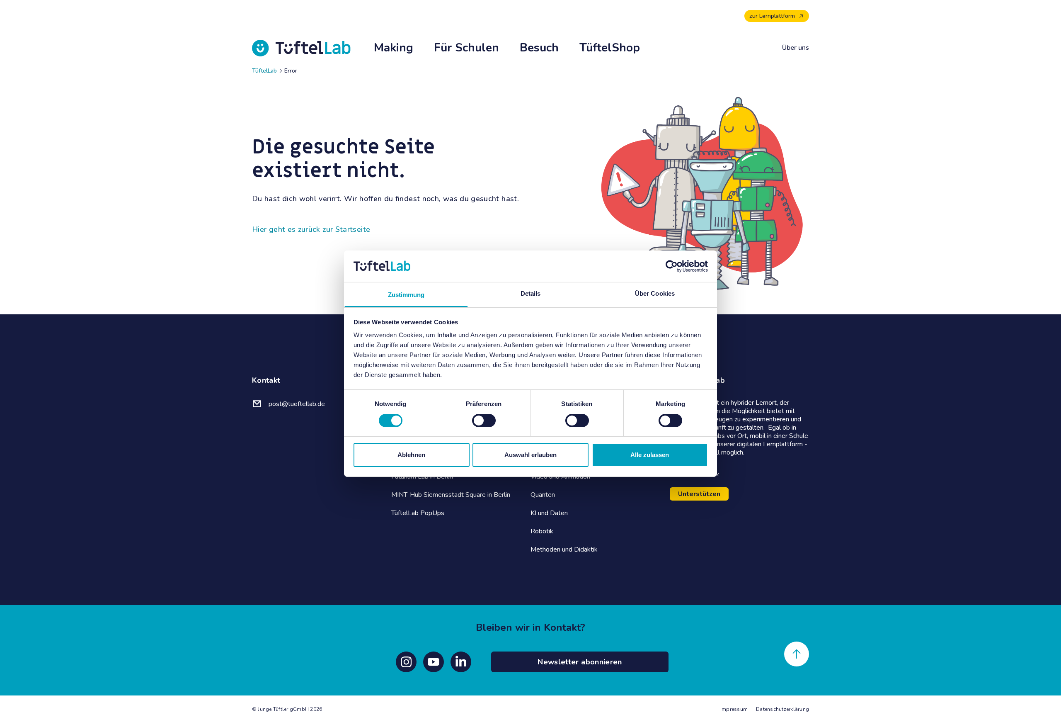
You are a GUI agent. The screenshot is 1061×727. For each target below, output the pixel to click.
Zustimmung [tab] (406, 294)
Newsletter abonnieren (580, 662)
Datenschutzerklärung (782, 709)
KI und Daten (549, 513)
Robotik (541, 531)
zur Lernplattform (772, 16)
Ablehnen (411, 454)
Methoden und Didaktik (564, 549)
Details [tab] (531, 293)
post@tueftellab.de (297, 403)
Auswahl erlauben (530, 454)
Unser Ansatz (699, 474)
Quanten (542, 494)
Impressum (734, 709)
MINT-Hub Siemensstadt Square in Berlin (450, 494)
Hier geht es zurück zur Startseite (311, 229)
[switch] (484, 420)
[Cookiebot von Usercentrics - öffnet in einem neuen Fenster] (671, 266)
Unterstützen (699, 493)
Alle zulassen (649, 454)
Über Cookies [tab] (655, 293)
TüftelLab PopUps (417, 513)
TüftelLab (264, 71)
